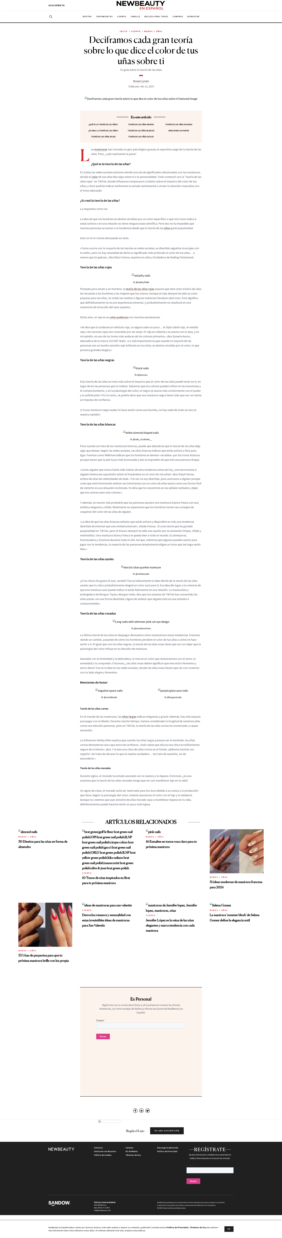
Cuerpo (121, 16)
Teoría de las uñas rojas (103, 136)
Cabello (135, 16)
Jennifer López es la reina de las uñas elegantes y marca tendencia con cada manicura (170, 925)
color (95, 177)
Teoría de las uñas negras (141, 124)
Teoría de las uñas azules (141, 136)
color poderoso (119, 317)
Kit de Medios (132, 1151)
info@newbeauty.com (102, 1210)
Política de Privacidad (167, 1151)
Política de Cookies (102, 1155)
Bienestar (193, 16)
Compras (178, 16)
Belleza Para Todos (156, 16)
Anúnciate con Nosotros (105, 1151)
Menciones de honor (178, 130)
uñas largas (129, 716)
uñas (167, 228)
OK (229, 1229)
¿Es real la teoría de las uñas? (103, 130)
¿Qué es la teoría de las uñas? (103, 124)
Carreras (129, 1147)
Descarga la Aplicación (167, 1147)
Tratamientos (104, 16)
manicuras (100, 149)
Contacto (98, 1147)
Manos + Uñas (27, 836)
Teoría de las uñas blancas (141, 130)
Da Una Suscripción (167, 1130)
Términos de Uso (133, 1155)
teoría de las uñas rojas (140, 289)
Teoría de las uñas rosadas (178, 124)
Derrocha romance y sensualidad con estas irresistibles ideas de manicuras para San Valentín (106, 920)
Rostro (87, 16)
